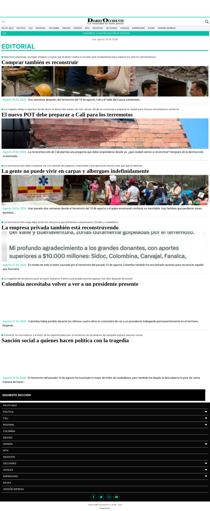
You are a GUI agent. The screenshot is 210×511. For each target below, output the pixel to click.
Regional (41, 28)
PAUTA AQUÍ (8, 28)
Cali (30, 28)
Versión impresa (167, 28)
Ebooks (66, 28)
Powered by (105, 508)
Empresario (138, 28)
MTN (87, 28)
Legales (124, 28)
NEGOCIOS (98, 28)
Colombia (54, 28)
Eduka (151, 28)
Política (21, 28)
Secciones (111, 28)
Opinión (77, 28)
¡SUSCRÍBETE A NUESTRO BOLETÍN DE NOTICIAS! (106, 33)
